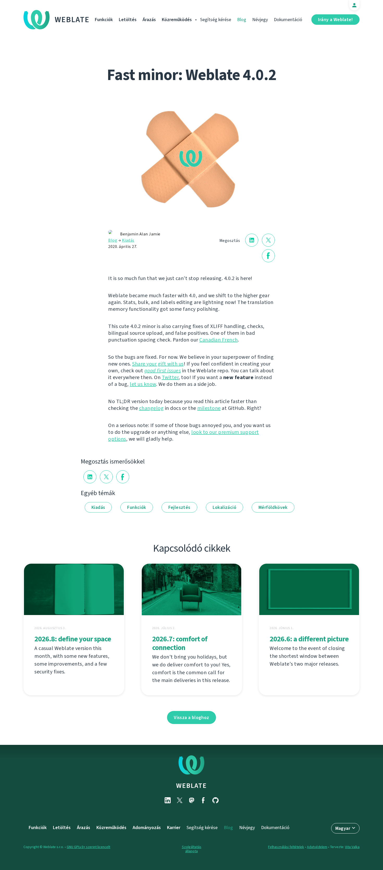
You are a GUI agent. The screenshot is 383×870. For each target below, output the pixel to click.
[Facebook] (203, 800)
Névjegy (260, 19)
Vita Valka (352, 846)
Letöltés (128, 19)
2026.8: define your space (72, 639)
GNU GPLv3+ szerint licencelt (88, 846)
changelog (151, 408)
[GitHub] (215, 800)
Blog (241, 19)
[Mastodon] (191, 800)
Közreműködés (177, 19)
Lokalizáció (224, 507)
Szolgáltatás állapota (191, 849)
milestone (209, 408)
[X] (179, 800)
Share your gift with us (158, 363)
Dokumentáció (288, 19)
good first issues (162, 370)
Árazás (149, 19)
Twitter (170, 377)
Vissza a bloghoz (191, 717)
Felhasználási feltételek (286, 846)
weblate (191, 785)
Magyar (342, 828)
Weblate (72, 19)
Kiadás (128, 240)
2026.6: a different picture (309, 639)
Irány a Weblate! (335, 19)
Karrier (173, 827)
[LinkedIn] (167, 800)
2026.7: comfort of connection (179, 643)
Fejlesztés (179, 507)
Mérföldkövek (273, 507)
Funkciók (104, 19)
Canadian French (218, 339)
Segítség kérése (215, 19)
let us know (143, 384)
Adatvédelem (317, 846)
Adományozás (147, 827)
